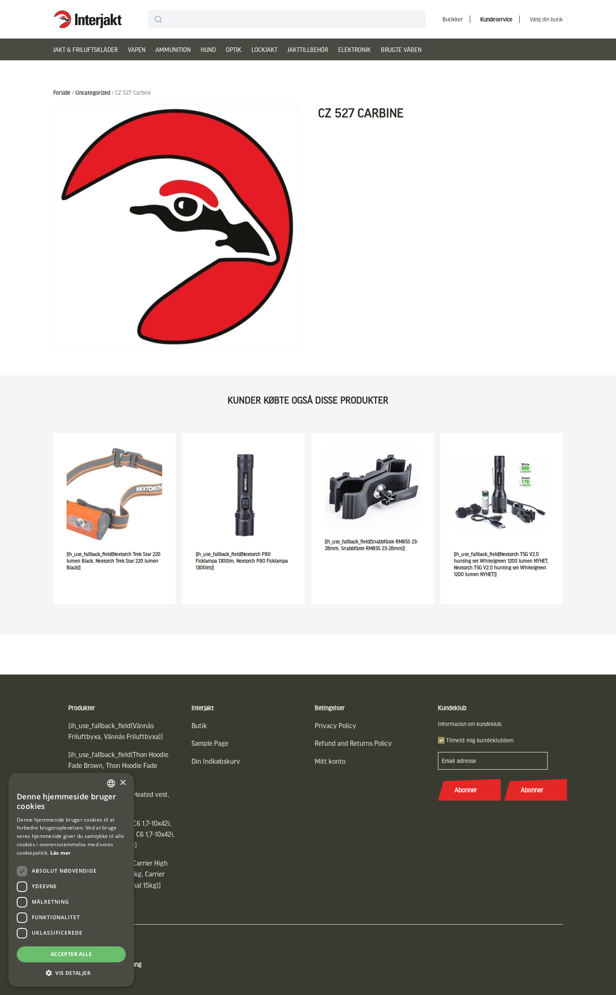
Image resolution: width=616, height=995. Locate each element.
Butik (199, 725)
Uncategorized (92, 92)
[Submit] (158, 19)
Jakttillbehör (307, 49)
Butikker (453, 19)
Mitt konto (330, 761)
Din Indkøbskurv (216, 761)
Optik (233, 49)
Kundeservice (496, 19)
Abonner (466, 789)
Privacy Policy (335, 725)
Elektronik (354, 49)
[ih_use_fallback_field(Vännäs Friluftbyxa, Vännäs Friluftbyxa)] (115, 731)
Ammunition (173, 49)
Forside (61, 92)
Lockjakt (264, 49)
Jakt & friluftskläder (85, 49)
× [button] (122, 783)
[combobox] (287, 19)
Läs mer (60, 852)
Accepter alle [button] (71, 954)
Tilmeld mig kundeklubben (480, 740)
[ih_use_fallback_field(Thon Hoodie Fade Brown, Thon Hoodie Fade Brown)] (118, 765)
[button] (71, 973)
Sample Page (210, 743)
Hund (208, 49)
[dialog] (71, 880)
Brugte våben (401, 49)
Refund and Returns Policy (353, 743)
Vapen (136, 49)
